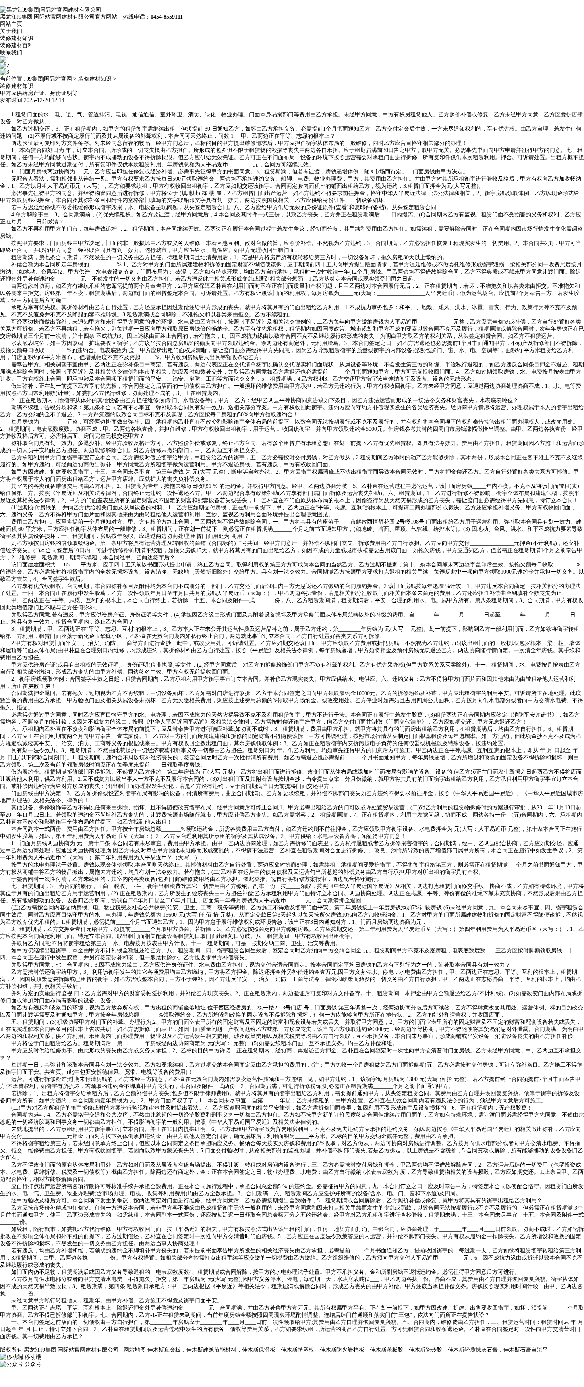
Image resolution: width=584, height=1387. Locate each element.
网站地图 (135, 1350)
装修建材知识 (16, 38)
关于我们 (11, 31)
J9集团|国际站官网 (49, 79)
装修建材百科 (16, 45)
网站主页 (11, 24)
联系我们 (11, 53)
